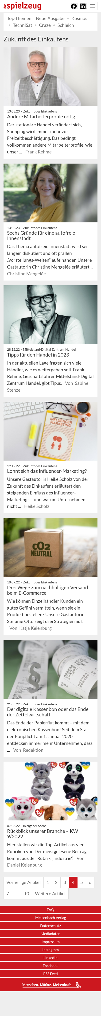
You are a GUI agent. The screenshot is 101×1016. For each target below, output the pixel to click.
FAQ (50, 909)
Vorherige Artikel (23, 882)
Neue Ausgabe (50, 18)
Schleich (66, 25)
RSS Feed (50, 973)
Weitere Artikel (50, 893)
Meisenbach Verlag (50, 917)
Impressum (51, 941)
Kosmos (79, 18)
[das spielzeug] (22, 6)
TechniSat (22, 25)
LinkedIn (50, 957)
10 (26, 893)
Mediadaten (50, 933)
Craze (45, 25)
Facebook (50, 965)
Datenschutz (50, 925)
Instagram (50, 949)
